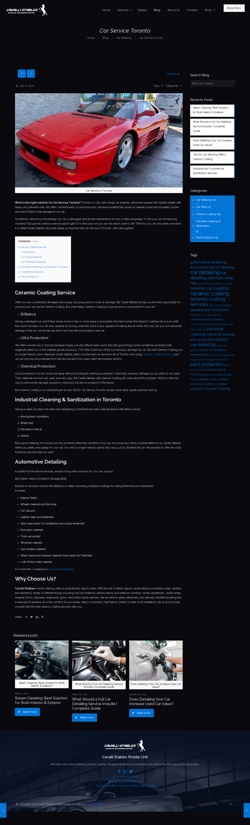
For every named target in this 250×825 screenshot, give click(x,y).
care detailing (203, 283)
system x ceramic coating (210, 389)
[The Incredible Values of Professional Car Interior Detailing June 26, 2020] (3, 810)
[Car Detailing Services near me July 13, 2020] (247, 810)
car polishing (217, 283)
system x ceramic (216, 384)
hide (35, 241)
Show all (175, 73)
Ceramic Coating (206, 214)
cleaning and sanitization (209, 310)
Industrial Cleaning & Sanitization (208, 223)
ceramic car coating (209, 288)
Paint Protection (205, 237)
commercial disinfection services (205, 324)
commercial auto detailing (207, 319)
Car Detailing (123, 37)
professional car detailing (214, 375)
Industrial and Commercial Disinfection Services (208, 171)
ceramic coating (209, 293)
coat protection (214, 315)
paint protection (206, 364)
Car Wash (202, 207)
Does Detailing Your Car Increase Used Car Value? (151, 701)
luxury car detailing (209, 342)
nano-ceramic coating (200, 360)
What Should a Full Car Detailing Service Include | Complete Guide (94, 704)
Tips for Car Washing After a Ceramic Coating (209, 157)
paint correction (219, 360)
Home (91, 37)
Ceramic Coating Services (158, 354)
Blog (105, 37)
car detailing (205, 272)
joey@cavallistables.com (127, 781)
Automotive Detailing (60, 569)
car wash (228, 283)
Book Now (234, 8)
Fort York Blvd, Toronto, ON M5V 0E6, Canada (126, 785)
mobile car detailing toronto (221, 355)
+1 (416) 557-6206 (126, 776)
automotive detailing (208, 262)
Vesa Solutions (95, 804)
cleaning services (198, 315)
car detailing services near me (211, 277)
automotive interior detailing (212, 267)
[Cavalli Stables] (27, 10)
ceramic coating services (207, 301)
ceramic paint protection (220, 305)
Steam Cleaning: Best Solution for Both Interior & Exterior (41, 700)
